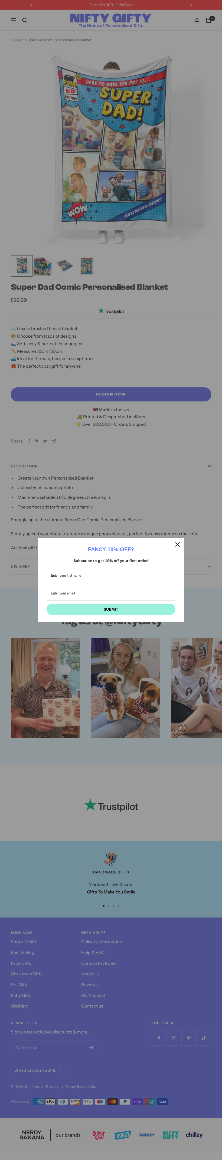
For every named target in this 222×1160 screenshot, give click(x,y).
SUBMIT (111, 609)
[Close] (177, 544)
